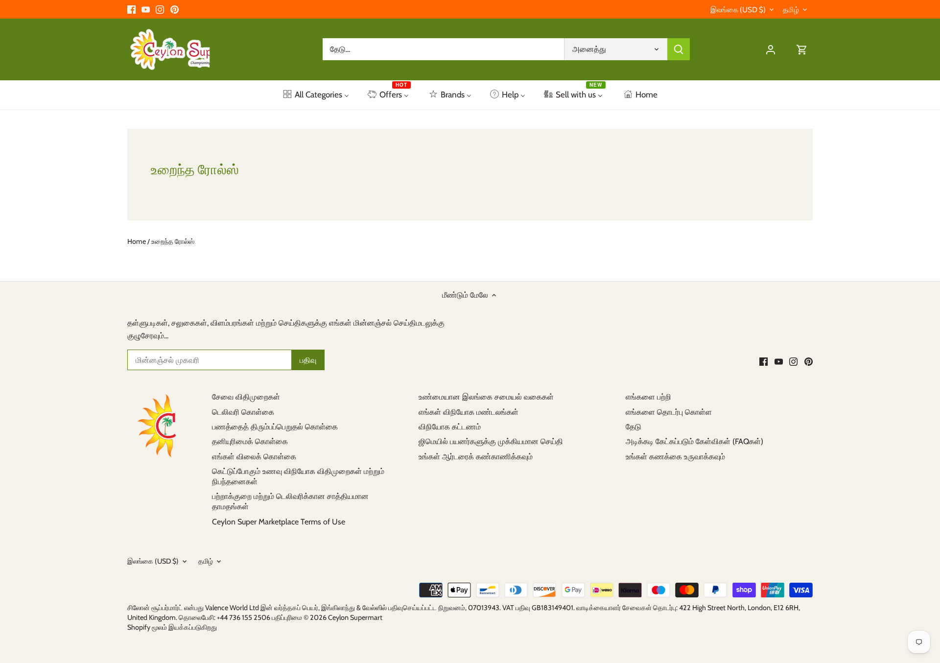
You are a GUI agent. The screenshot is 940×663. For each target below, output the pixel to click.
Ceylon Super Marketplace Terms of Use (278, 521)
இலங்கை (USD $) (738, 9)
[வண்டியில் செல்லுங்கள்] (802, 49)
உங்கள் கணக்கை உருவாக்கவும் (675, 456)
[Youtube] (145, 9)
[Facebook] (131, 9)
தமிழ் (791, 9)
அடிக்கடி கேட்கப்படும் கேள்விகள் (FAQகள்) (694, 441)
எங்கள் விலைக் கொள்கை (254, 456)
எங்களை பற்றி (648, 397)
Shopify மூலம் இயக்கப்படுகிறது (172, 627)
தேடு (633, 426)
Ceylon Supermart (355, 617)
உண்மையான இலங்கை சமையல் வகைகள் (486, 397)
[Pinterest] (174, 9)
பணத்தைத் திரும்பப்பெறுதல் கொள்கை (275, 426)
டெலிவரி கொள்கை (243, 412)
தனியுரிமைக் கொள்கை (250, 441)
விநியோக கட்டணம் (450, 426)
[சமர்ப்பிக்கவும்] (678, 49)
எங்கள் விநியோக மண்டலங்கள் (468, 412)
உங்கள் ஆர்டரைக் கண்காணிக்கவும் (476, 456)
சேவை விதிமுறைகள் (246, 397)
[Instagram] (160, 9)
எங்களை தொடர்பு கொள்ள (669, 412)
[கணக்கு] (770, 49)
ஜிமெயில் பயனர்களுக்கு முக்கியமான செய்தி (491, 441)
